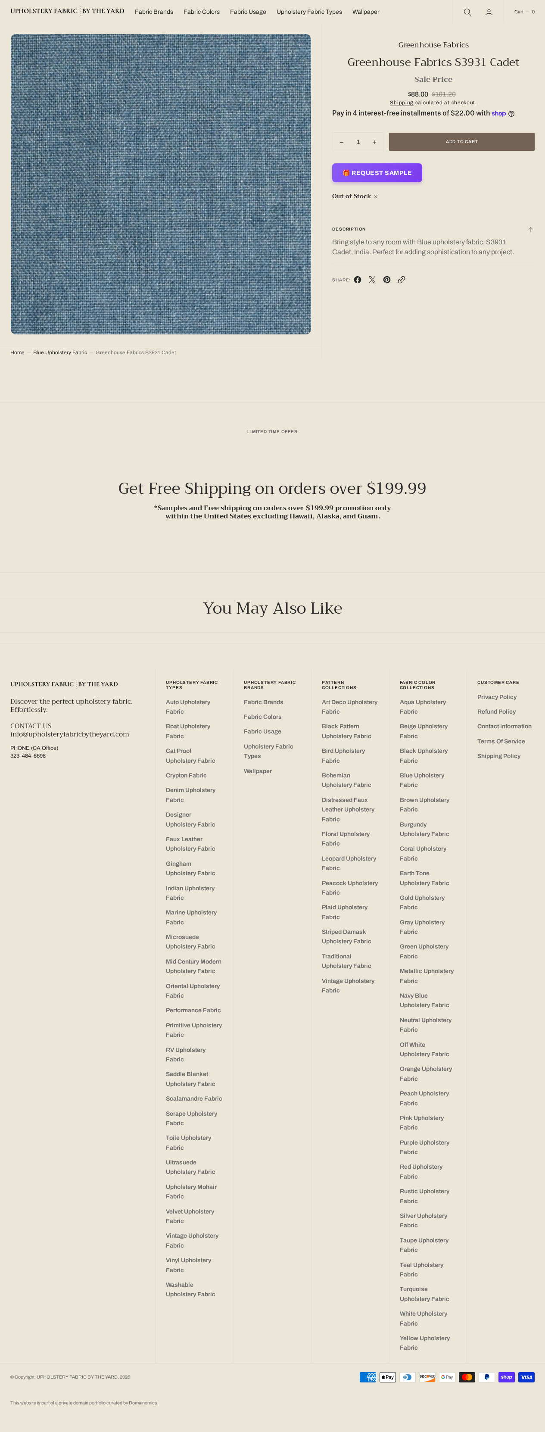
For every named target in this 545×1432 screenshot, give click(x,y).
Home (17, 352)
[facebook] (357, 281)
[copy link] (401, 281)
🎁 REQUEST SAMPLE (377, 173)
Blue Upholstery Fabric (60, 352)
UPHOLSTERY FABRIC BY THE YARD (77, 1377)
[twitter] (372, 281)
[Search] (466, 12)
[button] (490, 12)
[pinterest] (387, 281)
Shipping (402, 103)
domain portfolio (89, 1403)
